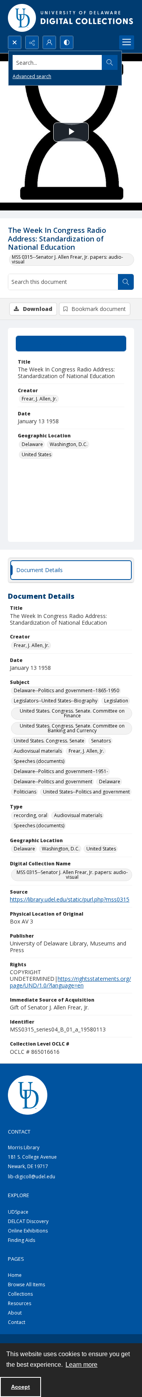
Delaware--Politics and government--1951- (61, 771)
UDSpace (18, 1212)
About (15, 1312)
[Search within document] (126, 282)
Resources (19, 1303)
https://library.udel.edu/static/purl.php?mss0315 (69, 899)
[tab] (71, 343)
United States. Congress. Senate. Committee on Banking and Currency (72, 728)
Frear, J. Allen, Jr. (39, 398)
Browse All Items (26, 1284)
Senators (101, 740)
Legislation (116, 700)
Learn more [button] (81, 1364)
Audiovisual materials (38, 751)
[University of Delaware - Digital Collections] (71, 18)
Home (15, 1275)
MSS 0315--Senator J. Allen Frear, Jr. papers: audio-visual (67, 259)
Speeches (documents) (39, 761)
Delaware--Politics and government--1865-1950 (66, 690)
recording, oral (30, 815)
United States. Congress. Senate (49, 740)
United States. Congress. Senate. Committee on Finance (72, 713)
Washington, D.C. (69, 444)
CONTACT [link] (19, 1131)
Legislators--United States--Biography (55, 700)
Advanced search (32, 76)
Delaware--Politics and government (53, 781)
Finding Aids (21, 1240)
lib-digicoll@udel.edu (31, 1176)
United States (36, 454)
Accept (20, 1387)
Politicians (25, 791)
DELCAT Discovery (28, 1221)
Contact (16, 1322)
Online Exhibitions (28, 1230)
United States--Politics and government (86, 791)
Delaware (32, 444)
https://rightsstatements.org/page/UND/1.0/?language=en (70, 982)
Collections (20, 1294)
